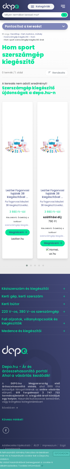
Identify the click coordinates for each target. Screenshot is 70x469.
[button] (27, 265)
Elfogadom (61, 453)
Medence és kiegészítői (21, 331)
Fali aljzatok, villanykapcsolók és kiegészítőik (30, 321)
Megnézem (18, 232)
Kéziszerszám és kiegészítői (25, 288)
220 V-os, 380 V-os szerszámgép (30, 311)
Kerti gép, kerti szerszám (22, 296)
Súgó (63, 445)
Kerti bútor (10, 304)
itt (42, 465)
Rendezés (56, 72)
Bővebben (10, 407)
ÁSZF (36, 445)
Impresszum (49, 445)
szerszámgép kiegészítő (18, 225)
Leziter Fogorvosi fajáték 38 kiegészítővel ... (17, 193)
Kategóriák (40, 7)
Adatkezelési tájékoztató (16, 445)
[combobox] (32, 15)
